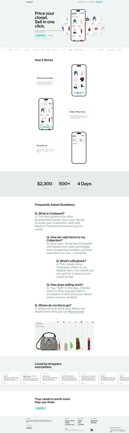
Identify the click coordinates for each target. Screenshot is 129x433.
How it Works (50, 35)
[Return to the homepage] (29, 2)
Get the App (41, 35)
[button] (24, 378)
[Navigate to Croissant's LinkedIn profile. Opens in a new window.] (67, 428)
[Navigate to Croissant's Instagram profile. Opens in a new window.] (65, 428)
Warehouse (76, 311)
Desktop (94, 421)
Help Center (70, 421)
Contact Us (69, 425)
